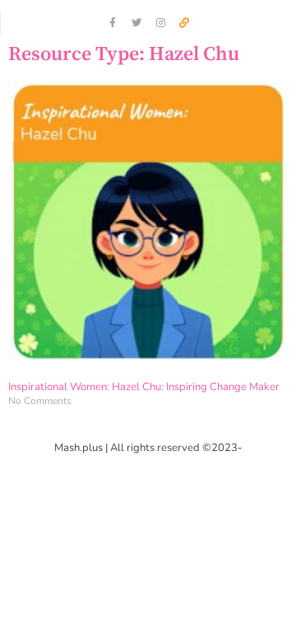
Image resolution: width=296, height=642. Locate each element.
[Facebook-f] (113, 23)
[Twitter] (136, 23)
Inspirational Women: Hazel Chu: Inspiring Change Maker (144, 386)
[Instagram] (160, 23)
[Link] (184, 23)
